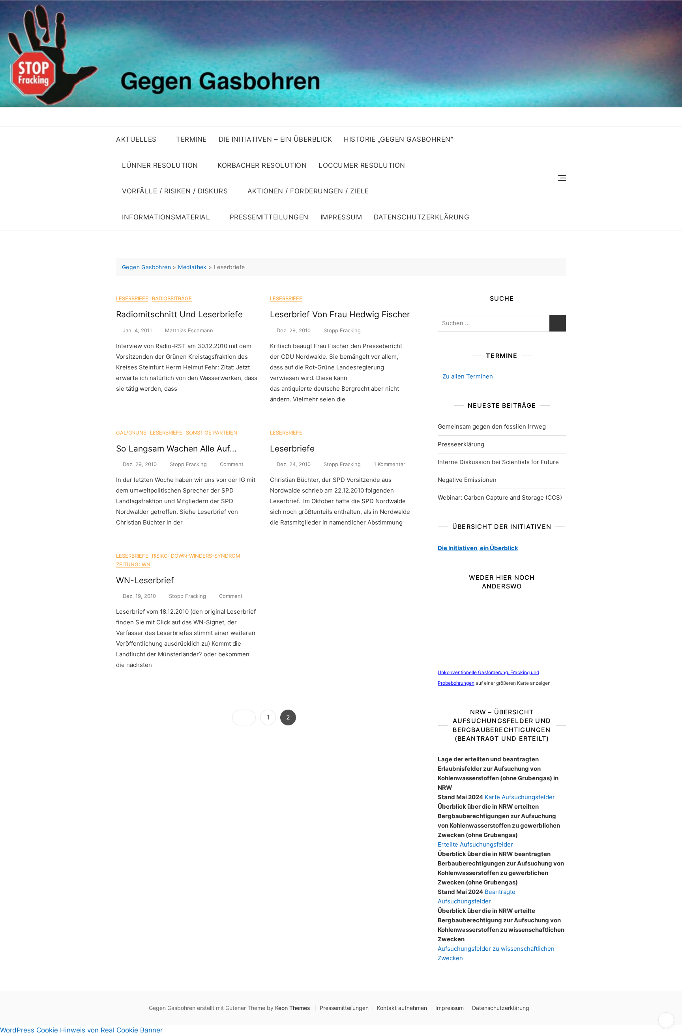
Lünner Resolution (160, 165)
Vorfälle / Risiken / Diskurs (175, 191)
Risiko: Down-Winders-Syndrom (196, 556)
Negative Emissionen (467, 479)
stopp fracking (342, 330)
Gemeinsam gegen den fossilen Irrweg (492, 426)
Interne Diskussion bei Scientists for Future (498, 462)
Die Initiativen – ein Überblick (275, 139)
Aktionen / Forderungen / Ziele (308, 191)
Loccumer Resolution (362, 165)
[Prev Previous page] (244, 717)
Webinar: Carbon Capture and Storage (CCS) (500, 497)
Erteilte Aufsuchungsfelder (475, 844)
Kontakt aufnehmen (402, 1007)
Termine (191, 139)
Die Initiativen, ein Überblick (478, 548)
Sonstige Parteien (211, 432)
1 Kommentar (389, 464)
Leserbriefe (132, 298)
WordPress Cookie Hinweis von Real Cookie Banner (81, 1030)
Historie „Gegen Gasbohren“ (398, 139)
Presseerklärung (461, 444)
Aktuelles (136, 139)
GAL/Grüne (131, 432)
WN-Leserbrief (145, 580)
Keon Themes (292, 1007)
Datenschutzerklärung (421, 217)
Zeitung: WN (133, 564)
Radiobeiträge (172, 298)
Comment (232, 464)
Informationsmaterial (166, 217)
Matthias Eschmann (189, 330)
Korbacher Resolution (262, 165)
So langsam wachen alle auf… (176, 448)
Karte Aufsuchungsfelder (520, 797)
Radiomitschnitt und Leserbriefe (179, 314)
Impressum (341, 217)
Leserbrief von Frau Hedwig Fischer (340, 314)
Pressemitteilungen (269, 217)
